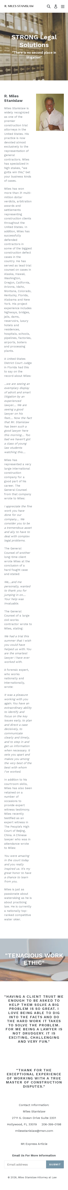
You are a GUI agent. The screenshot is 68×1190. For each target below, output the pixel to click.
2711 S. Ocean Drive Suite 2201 (34, 1118)
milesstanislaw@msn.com (34, 1131)
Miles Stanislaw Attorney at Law (37, 1177)
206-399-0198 (51, 1124)
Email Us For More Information (34, 1155)
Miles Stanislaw (34, 1111)
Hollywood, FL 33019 (22, 1124)
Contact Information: (34, 1105)
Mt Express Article (34, 1144)
